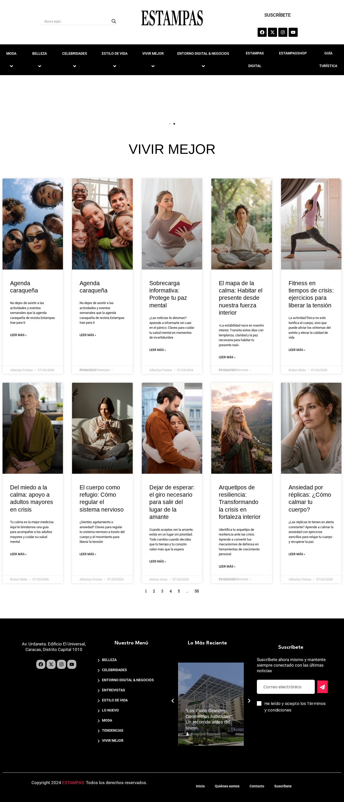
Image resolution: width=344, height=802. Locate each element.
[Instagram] (282, 32)
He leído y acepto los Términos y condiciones (295, 707)
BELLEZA (39, 53)
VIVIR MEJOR (153, 53)
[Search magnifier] (113, 21)
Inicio (200, 786)
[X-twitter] (272, 32)
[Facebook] (262, 32)
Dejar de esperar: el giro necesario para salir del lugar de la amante (172, 502)
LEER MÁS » (18, 335)
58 (197, 590)
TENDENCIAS (112, 730)
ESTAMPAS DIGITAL (255, 59)
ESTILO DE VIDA (114, 53)
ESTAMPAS (73, 782)
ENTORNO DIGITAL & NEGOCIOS (203, 53)
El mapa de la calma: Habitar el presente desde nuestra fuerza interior (240, 298)
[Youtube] (293, 32)
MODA (107, 720)
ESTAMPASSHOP (293, 53)
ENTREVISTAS (113, 690)
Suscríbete (283, 786)
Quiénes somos (227, 786)
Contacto (257, 786)
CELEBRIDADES (74, 53)
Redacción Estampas (205, 734)
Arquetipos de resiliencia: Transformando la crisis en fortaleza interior (240, 502)
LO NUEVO (110, 710)
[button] (169, 124)
